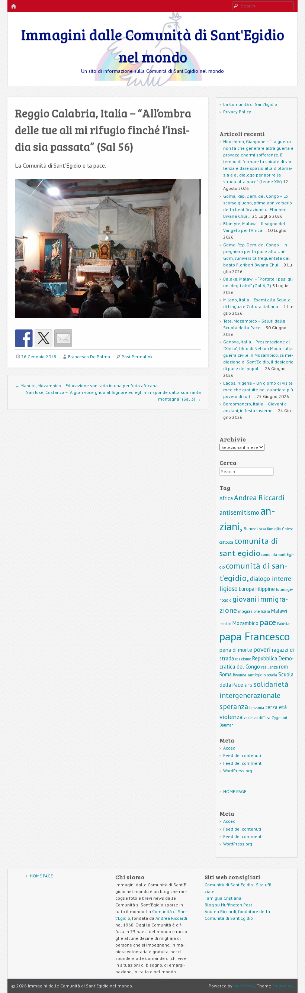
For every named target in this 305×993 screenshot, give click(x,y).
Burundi (251, 528)
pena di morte (235, 649)
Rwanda (239, 674)
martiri (225, 623)
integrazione (249, 611)
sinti (248, 685)
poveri (262, 649)
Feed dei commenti (243, 763)
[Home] (13, 6)
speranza (233, 706)
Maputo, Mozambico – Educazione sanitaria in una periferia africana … (88, 385)
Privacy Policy (237, 111)
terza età (276, 707)
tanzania (256, 707)
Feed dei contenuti (242, 755)
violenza (231, 716)
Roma (225, 674)
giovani (244, 599)
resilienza (269, 667)
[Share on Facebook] (24, 338)
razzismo (243, 659)
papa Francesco (254, 636)
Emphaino (282, 986)
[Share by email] (63, 338)
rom (283, 666)
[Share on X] (43, 338)
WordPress (244, 986)
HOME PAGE (234, 791)
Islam (265, 611)
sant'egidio (256, 674)
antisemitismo (239, 512)
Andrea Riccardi (259, 497)
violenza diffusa (257, 717)
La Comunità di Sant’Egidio (250, 104)
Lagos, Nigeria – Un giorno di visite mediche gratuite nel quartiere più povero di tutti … (258, 389)
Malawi (279, 610)
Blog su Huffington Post (228, 905)
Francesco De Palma (89, 356)
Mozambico (245, 623)
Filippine (265, 588)
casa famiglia (270, 528)
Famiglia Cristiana (223, 898)
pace (268, 622)
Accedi (230, 748)
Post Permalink (137, 356)
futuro (281, 589)
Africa (226, 498)
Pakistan (284, 623)
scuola (272, 674)
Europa (246, 588)
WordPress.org (237, 770)
